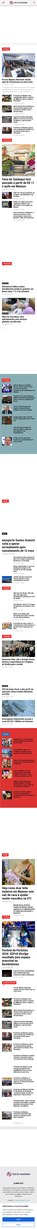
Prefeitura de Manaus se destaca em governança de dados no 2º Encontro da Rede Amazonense (24, 1080)
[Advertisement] (18, 24)
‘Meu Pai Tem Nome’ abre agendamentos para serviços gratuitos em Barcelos (14, 319)
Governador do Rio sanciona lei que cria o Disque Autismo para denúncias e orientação (23, 559)
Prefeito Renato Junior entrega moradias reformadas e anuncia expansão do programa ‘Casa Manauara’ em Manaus (24, 1103)
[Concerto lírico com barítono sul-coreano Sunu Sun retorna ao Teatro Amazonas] (7, 973)
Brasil (4, 533)
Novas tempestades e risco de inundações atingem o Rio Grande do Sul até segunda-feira (23, 568)
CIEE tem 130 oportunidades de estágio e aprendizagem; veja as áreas (23, 194)
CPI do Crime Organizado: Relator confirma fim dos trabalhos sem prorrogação (23, 408)
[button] (3, 2)
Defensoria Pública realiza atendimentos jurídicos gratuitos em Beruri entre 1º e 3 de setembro (17, 289)
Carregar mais (18, 1123)
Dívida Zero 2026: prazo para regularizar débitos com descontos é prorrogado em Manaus (23, 204)
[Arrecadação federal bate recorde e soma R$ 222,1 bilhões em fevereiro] (18, 708)
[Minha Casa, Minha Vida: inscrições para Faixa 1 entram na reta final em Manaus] (7, 616)
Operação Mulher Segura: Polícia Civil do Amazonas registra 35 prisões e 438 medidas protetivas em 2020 (23, 773)
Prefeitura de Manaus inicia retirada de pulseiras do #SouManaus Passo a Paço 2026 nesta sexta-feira (23, 1069)
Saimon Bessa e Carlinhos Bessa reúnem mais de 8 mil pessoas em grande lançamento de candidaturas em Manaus (24, 388)
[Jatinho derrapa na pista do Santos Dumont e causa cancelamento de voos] (7, 579)
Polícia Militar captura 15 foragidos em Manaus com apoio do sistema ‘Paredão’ (23, 751)
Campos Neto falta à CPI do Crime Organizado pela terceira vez (24, 418)
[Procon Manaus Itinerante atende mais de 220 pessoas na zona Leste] (18, 65)
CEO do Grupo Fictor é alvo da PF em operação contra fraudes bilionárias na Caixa (17, 691)
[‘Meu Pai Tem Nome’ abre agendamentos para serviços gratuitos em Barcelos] (18, 306)
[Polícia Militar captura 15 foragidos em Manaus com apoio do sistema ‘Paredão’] (7, 753)
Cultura (5, 943)
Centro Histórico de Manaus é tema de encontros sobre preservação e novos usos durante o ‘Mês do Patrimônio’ (23, 215)
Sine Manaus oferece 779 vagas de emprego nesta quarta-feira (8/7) (24, 606)
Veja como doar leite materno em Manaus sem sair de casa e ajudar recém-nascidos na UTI (18, 893)
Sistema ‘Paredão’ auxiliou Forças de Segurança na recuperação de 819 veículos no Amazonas (24, 794)
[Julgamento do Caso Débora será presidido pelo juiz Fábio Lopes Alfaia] (7, 742)
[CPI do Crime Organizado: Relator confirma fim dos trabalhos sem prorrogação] (7, 410)
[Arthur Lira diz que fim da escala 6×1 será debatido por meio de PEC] (7, 441)
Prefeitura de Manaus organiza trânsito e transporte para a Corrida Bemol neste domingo (24, 1057)
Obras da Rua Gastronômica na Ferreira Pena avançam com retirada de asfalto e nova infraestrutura (23, 108)
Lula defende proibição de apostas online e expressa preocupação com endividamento (22, 430)
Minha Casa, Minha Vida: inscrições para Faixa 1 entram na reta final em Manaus (23, 615)
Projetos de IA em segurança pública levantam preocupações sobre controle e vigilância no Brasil (24, 398)
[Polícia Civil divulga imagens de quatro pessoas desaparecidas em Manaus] (7, 763)
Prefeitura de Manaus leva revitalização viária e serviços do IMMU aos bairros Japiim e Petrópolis (23, 98)
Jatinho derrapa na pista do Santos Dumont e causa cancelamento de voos (22, 578)
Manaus (5, 172)
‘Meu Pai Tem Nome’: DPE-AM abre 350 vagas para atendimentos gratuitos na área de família (24, 595)
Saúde (4, 881)
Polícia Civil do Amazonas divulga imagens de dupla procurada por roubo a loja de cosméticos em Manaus (23, 784)
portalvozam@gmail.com (22, 1200)
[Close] (35, 1204)
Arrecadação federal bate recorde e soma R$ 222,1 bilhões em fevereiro (17, 720)
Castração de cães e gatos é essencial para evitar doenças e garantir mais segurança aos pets (24, 626)
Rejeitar (18, 1225)
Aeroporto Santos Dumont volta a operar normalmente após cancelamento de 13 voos (18, 545)
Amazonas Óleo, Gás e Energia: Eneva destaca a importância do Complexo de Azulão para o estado (18, 661)
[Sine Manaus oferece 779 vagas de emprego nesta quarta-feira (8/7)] (7, 607)
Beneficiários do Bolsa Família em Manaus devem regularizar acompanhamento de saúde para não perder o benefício (24, 909)
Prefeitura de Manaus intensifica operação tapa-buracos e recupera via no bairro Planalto (22, 1114)
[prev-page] (3, 328)
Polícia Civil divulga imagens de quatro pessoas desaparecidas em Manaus (24, 762)
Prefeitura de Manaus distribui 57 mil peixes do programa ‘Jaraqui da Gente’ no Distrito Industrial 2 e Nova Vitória (24, 1092)
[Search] (34, 2)
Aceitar (18, 1219)
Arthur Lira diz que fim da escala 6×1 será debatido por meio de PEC (23, 439)
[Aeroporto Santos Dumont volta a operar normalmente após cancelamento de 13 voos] (18, 521)
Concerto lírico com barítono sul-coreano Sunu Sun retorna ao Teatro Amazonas (23, 973)
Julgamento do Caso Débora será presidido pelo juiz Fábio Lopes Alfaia (23, 741)
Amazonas (5, 283)
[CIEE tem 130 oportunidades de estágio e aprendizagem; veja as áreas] (7, 195)
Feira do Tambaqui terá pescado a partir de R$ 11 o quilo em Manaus (18, 182)
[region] (18, 1216)
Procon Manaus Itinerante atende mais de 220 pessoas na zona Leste (17, 80)
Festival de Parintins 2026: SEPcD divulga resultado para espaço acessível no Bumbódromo (16, 957)
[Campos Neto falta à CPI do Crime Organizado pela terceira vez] (7, 420)
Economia (5, 686)
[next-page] (6, 328)
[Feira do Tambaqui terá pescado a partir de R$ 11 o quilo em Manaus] (18, 160)
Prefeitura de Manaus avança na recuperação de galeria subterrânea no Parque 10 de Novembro (23, 1046)
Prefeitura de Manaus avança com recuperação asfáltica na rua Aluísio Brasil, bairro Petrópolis (23, 130)
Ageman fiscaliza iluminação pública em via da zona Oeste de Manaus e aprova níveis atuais (23, 119)
